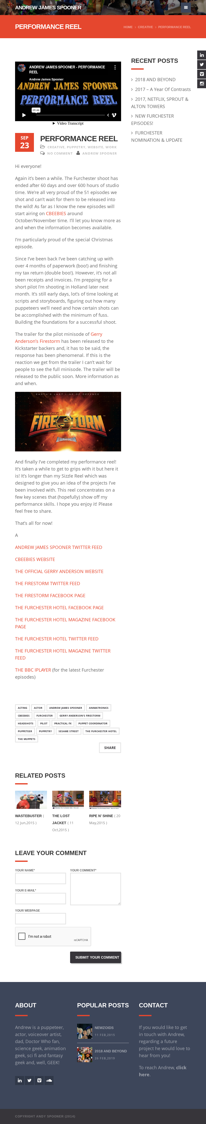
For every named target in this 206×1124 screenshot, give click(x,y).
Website (95, 147)
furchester (44, 715)
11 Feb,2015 (105, 1035)
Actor (38, 708)
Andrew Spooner (99, 153)
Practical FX (63, 723)
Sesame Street (69, 731)
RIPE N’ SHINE (101, 816)
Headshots (25, 723)
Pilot (43, 723)
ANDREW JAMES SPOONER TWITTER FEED (58, 547)
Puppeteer (25, 731)
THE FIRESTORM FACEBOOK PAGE (50, 595)
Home (128, 27)
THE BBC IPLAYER (33, 670)
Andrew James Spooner (48, 7)
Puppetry (76, 147)
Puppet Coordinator (93, 723)
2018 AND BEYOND (155, 79)
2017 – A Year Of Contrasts (163, 89)
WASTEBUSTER (28, 816)
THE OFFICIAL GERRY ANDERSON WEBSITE (59, 571)
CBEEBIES (56, 213)
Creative (145, 27)
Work (111, 147)
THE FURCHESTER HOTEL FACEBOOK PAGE (59, 607)
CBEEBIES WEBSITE (35, 559)
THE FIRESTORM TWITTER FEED (47, 583)
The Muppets (26, 739)
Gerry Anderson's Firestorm (80, 715)
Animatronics (99, 708)
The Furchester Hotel (101, 731)
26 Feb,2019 (105, 1058)
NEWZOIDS (104, 1028)
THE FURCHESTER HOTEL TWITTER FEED (56, 639)
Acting (22, 708)
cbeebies (24, 715)
